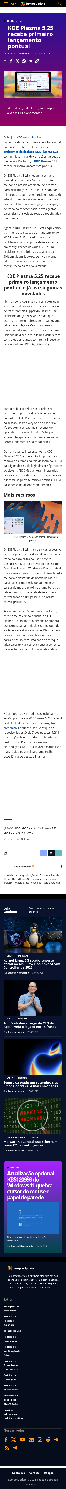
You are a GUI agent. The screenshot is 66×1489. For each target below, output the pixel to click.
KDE (17, 828)
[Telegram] (56, 1440)
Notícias (23, 1019)
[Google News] (31, 1440)
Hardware (23, 956)
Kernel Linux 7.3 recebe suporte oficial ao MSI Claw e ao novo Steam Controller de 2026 (32, 964)
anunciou (30, 137)
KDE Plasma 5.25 (46, 152)
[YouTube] (22, 1440)
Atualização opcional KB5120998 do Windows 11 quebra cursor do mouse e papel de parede (30, 1185)
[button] (7, 3)
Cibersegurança (16, 1137)
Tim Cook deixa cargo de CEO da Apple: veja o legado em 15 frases (30, 1025)
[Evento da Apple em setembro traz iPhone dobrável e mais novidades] (33, 1057)
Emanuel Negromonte (22, 1246)
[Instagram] (40, 1440)
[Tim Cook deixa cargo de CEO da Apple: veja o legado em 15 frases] (33, 998)
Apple (10, 1019)
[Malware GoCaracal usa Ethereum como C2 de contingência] (33, 1116)
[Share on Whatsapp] (24, 61)
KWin (30, 833)
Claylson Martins (22, 53)
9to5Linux (23, 839)
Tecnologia (14, 21)
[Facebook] (61, 866)
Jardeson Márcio (16, 1032)
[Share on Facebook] (11, 61)
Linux (9, 956)
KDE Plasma (42, 161)
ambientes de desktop (19, 152)
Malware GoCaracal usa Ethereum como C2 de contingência (31, 1143)
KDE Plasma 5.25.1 (14, 833)
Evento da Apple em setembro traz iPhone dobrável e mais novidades (31, 1084)
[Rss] (7, 1448)
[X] (13, 1440)
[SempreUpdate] (33, 3)
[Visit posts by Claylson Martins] (8, 866)
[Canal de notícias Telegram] (15, 1448)
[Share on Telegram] (30, 61)
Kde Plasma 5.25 (46, 828)
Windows (15, 1168)
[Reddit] (48, 1440)
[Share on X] (17, 61)
